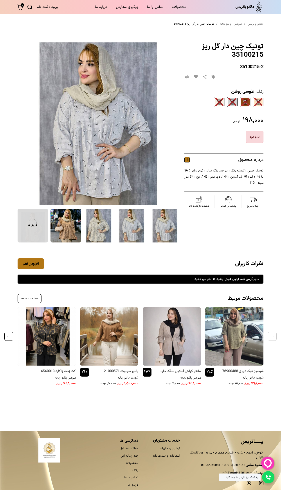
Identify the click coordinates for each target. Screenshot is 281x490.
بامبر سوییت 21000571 (121, 371)
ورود (54, 7)
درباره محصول (250, 160)
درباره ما (101, 7)
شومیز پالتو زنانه (253, 377)
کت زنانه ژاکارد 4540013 (58, 371)
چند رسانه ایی (129, 456)
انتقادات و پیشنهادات (166, 456)
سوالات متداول (129, 448)
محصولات (179, 7)
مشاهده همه (29, 298)
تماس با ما (155, 7)
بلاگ (135, 470)
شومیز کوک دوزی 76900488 (242, 371)
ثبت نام (42, 7)
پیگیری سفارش (127, 7)
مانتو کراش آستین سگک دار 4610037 (181, 372)
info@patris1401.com (237, 473)
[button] (20, 7)
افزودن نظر (31, 263)
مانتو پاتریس (255, 24)
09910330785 (233, 465)
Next (8, 336)
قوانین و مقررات (170, 448)
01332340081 (210, 465)
